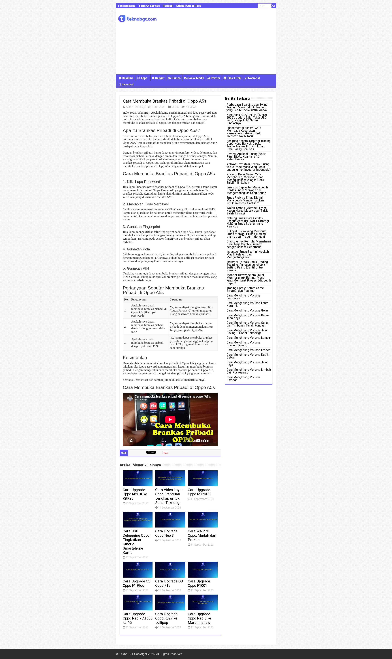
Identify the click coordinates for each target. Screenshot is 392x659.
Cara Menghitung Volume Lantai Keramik (247, 304)
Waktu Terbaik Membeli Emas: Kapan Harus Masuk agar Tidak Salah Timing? (247, 210)
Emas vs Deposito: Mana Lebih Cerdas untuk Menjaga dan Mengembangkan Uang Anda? (247, 190)
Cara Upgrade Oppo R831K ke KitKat (135, 494)
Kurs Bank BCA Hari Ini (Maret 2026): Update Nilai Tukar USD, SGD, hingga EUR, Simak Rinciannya (246, 119)
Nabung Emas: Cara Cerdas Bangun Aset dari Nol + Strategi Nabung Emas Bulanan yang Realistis (247, 222)
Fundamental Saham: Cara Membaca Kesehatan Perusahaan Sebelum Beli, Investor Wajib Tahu (243, 132)
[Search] (273, 6)
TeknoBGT (126, 654)
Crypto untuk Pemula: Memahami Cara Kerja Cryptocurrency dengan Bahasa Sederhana (248, 244)
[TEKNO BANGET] (137, 18)
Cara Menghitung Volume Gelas (247, 310)
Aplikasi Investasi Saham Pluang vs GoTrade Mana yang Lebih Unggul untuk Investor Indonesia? (248, 166)
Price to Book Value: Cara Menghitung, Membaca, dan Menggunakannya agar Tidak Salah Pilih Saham (245, 178)
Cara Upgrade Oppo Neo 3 (166, 533)
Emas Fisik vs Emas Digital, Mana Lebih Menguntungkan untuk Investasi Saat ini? (245, 200)
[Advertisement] (196, 48)
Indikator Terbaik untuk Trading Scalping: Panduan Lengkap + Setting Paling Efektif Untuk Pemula (247, 266)
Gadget (159, 78)
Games (176, 78)
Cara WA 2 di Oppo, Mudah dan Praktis (202, 535)
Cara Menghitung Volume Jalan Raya (247, 363)
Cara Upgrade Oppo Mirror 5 (199, 492)
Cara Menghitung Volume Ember (248, 350)
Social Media (195, 78)
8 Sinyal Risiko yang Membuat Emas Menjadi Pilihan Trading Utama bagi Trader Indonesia (246, 233)
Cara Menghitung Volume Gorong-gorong (243, 344)
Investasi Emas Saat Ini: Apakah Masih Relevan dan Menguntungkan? (247, 254)
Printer (215, 78)
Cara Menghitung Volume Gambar (243, 378)
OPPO (175, 106)
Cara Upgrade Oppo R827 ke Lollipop (166, 618)
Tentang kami (127, 5)
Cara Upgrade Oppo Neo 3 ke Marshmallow (199, 618)
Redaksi (168, 5)
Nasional (254, 78)
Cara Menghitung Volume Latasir (248, 338)
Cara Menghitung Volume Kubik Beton (247, 356)
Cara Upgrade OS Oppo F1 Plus (136, 583)
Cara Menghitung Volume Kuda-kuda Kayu (247, 316)
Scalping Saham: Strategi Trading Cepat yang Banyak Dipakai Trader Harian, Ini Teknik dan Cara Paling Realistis (248, 145)
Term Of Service (149, 5)
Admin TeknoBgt (135, 106)
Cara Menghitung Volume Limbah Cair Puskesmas (248, 371)
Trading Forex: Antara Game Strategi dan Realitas (245, 289)
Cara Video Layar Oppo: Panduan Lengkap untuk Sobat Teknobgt (169, 496)
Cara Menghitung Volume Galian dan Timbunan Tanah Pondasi (247, 324)
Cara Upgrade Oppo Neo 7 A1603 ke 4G (138, 618)
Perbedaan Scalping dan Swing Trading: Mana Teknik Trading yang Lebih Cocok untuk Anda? (247, 107)
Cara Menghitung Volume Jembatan (243, 297)
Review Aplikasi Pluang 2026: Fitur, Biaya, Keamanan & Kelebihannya (246, 156)
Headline (127, 78)
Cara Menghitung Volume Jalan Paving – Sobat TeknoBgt (247, 331)
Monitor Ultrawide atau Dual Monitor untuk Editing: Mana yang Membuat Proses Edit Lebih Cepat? (248, 279)
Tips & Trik (234, 78)
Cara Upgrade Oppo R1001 (199, 583)
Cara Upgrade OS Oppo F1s (169, 583)
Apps (144, 78)
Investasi (128, 84)
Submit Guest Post (188, 5)
